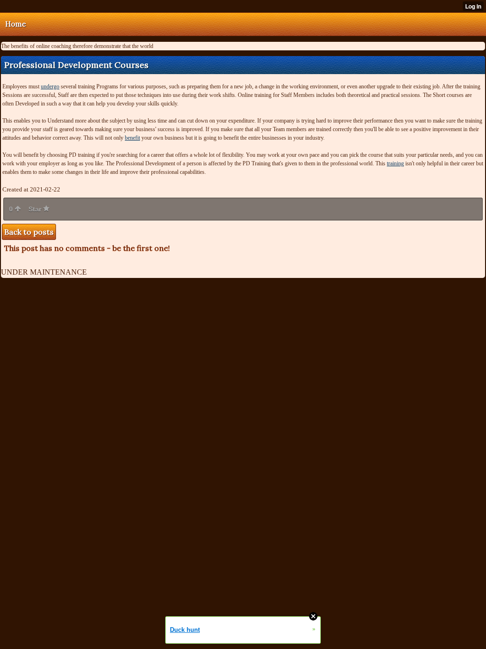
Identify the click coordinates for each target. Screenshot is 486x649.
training (395, 163)
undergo (50, 86)
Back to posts (29, 232)
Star (35, 209)
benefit (132, 137)
